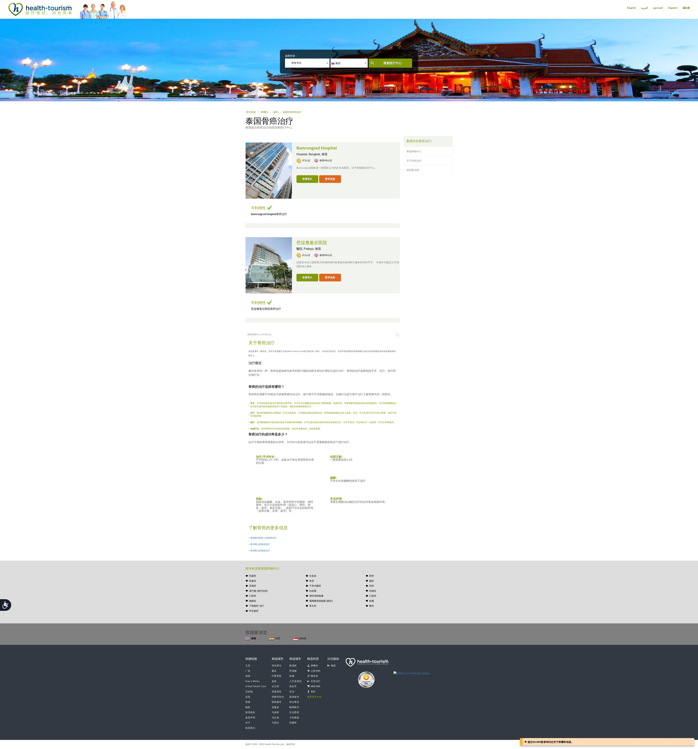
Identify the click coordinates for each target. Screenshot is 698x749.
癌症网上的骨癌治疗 (260, 550)
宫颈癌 (252, 585)
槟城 (291, 676)
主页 (247, 666)
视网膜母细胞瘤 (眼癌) (321, 601)
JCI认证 (306, 160)
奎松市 (293, 686)
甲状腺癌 (253, 611)
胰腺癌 (252, 601)
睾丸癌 (312, 605)
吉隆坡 (275, 707)
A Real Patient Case (255, 686)
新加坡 (302, 638)
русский (658, 8)
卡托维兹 (294, 718)
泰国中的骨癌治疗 (292, 112)
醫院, (300, 248)
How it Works (252, 681)
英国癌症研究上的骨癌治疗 (263, 538)
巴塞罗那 (277, 676)
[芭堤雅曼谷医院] (269, 265)
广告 (247, 671)
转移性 (372, 591)
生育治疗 (316, 681)
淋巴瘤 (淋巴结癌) (258, 591)
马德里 (275, 712)
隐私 (247, 707)
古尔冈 (275, 686)
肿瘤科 (264, 112)
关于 (247, 723)
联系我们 (250, 728)
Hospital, (302, 154)
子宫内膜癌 (315, 585)
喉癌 (371, 605)
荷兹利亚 (277, 692)
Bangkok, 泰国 (318, 154)
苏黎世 (293, 723)
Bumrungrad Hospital (316, 148)
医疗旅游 (251, 112)
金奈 (274, 681)
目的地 (249, 692)
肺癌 (371, 575)
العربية (644, 8)
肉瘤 (371, 601)
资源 (247, 702)
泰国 (275, 112)
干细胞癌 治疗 (256, 605)
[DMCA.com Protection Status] (412, 673)
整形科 (314, 676)
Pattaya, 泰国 (312, 248)
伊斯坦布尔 (278, 697)
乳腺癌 (252, 575)
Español (672, 8)
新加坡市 (294, 697)
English (631, 8)
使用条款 (250, 712)
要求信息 (330, 178)
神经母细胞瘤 (316, 595)
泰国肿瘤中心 (414, 151)
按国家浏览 (412, 170)
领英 (333, 666)
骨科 (313, 692)
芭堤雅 (293, 671)
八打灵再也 (295, 681)
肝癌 (371, 585)
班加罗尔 (277, 666)
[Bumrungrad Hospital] (269, 170)
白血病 (312, 575)
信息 (247, 697)
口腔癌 (252, 595)
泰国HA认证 (325, 160)
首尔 (291, 692)
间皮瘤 (312, 591)
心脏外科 (316, 671)
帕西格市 (294, 707)
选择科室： (291, 55)
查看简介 (307, 178)
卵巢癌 (252, 581)
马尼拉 (275, 723)
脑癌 (371, 581)
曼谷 (274, 671)
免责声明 (250, 718)
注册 (687, 8)
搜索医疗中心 (392, 63)
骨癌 (311, 581)
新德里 (293, 666)
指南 (247, 676)
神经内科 (316, 686)
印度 (277, 638)
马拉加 (275, 718)
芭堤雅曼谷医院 (311, 243)
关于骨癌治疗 (414, 160)
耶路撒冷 (277, 702)
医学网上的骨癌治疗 (260, 544)
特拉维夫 (294, 702)
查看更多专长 (314, 697)
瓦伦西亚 (294, 712)
